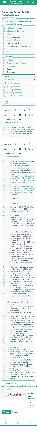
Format (7, 110)
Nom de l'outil (9, 17)
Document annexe (11, 383)
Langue (7, 101)
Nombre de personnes (12, 83)
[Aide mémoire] (19, 119)
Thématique (9, 56)
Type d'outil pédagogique (13, 24)
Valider (6, 412)
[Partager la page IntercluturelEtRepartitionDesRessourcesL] (31, 423)
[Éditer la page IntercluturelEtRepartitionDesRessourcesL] (6, 423)
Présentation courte (11, 123)
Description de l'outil (12, 157)
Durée (7, 76)
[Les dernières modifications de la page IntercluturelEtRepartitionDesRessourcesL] (19, 423)
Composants (9, 119)
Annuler (15, 412)
